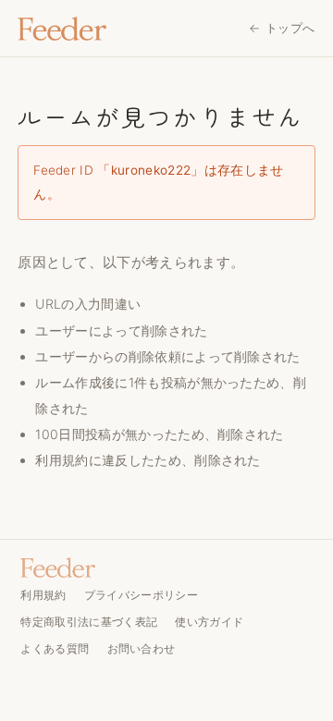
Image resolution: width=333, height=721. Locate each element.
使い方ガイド (209, 622)
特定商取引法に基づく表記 (88, 622)
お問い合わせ (141, 648)
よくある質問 (54, 648)
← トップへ (282, 27)
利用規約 (61, 460)
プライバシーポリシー (141, 595)
